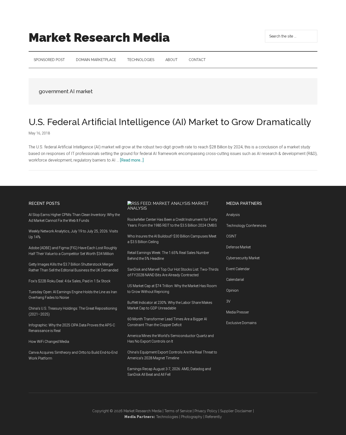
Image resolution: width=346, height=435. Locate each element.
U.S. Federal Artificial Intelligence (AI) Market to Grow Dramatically (170, 121)
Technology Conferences (246, 226)
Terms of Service (178, 411)
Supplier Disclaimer (236, 411)
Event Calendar (238, 269)
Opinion (232, 290)
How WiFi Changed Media (49, 342)
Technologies (167, 417)
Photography (191, 417)
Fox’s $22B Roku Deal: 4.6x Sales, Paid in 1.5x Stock (69, 281)
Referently (213, 417)
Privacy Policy (206, 411)
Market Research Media (99, 37)
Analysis (233, 215)
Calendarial (235, 280)
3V (228, 301)
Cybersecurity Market (243, 258)
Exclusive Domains (241, 323)
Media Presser (237, 312)
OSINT (231, 236)
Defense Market (238, 247)
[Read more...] (132, 160)
